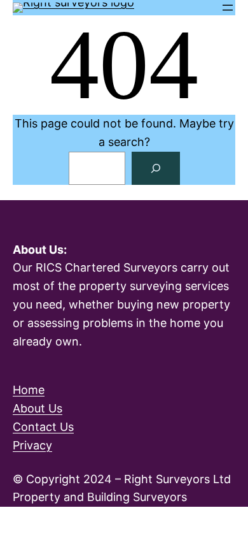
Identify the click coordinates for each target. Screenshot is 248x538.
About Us (37, 408)
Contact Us (43, 426)
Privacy (32, 445)
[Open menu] (227, 7)
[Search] (156, 168)
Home (29, 389)
